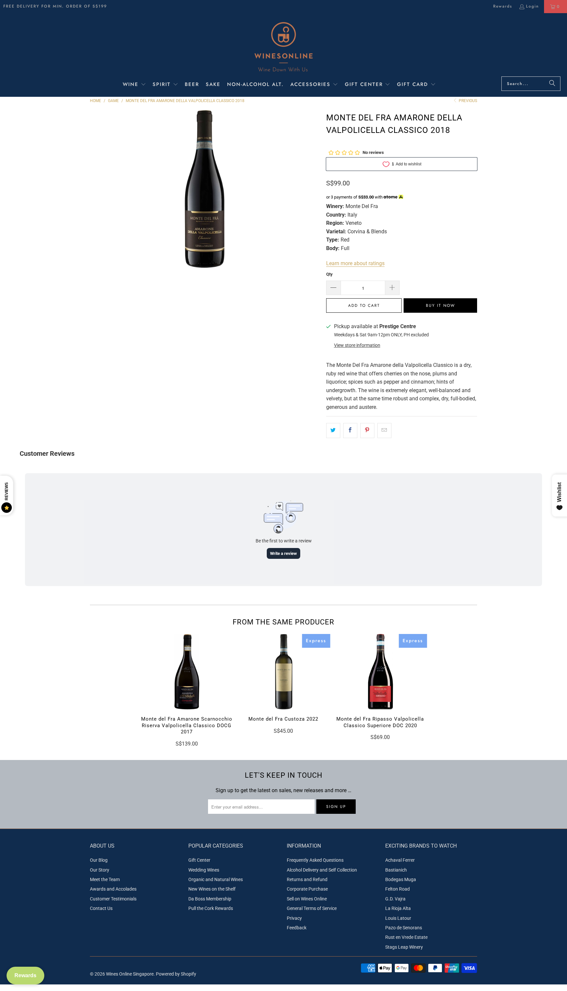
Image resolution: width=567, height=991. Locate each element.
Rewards (502, 6)
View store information (357, 345)
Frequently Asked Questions (315, 860)
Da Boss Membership (209, 898)
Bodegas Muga (400, 879)
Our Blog (99, 860)
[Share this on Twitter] (333, 430)
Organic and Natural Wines (215, 879)
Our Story (99, 870)
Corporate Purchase (307, 889)
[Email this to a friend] (384, 430)
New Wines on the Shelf (212, 889)
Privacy (294, 918)
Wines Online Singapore (130, 974)
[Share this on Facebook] (350, 430)
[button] (134, 85)
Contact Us (101, 908)
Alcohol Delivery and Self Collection (322, 870)
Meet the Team (105, 879)
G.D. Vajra (395, 898)
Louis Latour (398, 918)
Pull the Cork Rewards (210, 908)
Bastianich (396, 870)
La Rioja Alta (398, 908)
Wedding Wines (203, 870)
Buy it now (440, 305)
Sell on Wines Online (307, 898)
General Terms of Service (312, 908)
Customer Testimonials (113, 898)
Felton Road (397, 889)
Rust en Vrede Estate (406, 937)
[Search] (552, 83)
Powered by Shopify (176, 974)
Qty (329, 274)
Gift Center (199, 860)
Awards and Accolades (113, 889)
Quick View (186, 685)
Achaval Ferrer (400, 860)
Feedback (296, 927)
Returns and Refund (307, 879)
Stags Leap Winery (404, 947)
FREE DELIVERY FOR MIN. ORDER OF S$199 (55, 6)
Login (532, 6)
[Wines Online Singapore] (283, 46)
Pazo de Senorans (403, 927)
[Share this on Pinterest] (367, 430)
